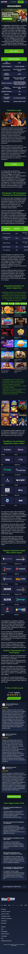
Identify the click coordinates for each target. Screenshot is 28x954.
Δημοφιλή (3, 303)
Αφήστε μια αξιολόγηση (14, 698)
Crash (16, 303)
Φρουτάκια (22, 303)
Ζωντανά (10, 303)
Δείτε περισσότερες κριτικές (14, 796)
